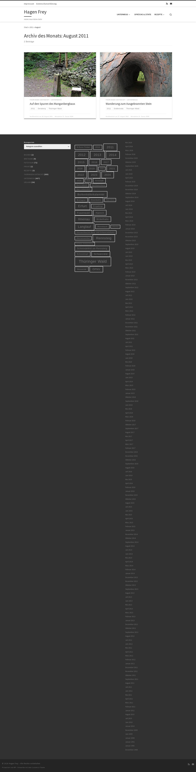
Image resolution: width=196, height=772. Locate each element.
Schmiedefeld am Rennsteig (92, 248)
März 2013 (129, 612)
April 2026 (129, 146)
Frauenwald (83, 213)
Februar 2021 (130, 350)
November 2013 (131, 581)
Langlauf (84, 226)
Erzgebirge (98, 206)
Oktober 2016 (130, 460)
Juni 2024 (129, 209)
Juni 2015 (129, 511)
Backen (27, 155)
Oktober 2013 (130, 585)
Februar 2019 (130, 389)
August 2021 (129, 338)
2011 (31, 27)
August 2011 (129, 683)
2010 (97, 147)
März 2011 (129, 703)
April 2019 (129, 381)
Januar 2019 (130, 393)
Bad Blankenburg (98, 185)
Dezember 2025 (131, 158)
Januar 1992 (130, 742)
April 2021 (129, 346)
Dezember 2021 (131, 323)
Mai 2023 (128, 260)
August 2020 (129, 354)
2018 (80, 168)
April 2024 (129, 217)
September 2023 (131, 244)
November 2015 (131, 495)
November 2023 (131, 236)
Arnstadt (99, 181)
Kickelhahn (103, 219)
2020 (102, 168)
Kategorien (29, 142)
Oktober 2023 (130, 240)
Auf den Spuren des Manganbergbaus (52, 104)
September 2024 (131, 197)
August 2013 (129, 593)
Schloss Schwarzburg (84, 244)
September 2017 (131, 428)
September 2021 (131, 334)
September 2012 (131, 632)
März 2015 (129, 522)
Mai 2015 (128, 515)
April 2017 (129, 440)
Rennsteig (103, 238)
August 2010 (129, 714)
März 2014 (129, 566)
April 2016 (129, 483)
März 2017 (129, 444)
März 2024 (129, 221)
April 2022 (129, 307)
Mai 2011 (128, 695)
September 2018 (131, 401)
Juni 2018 (129, 405)
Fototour (28, 163)
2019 (92, 168)
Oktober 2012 (130, 628)
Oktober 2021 (130, 330)
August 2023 (129, 248)
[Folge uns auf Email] (171, 3)
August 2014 (129, 546)
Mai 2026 (128, 142)
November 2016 (131, 456)
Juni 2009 (129, 734)
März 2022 (129, 311)
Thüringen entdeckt (33, 174)
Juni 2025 (129, 174)
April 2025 (129, 178)
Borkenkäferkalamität (90, 194)
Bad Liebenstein (83, 189)
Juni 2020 (129, 358)
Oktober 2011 (130, 675)
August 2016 (129, 468)
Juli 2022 (128, 295)
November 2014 (131, 534)
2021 (112, 168)
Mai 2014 (128, 558)
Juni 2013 (129, 601)
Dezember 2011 (131, 667)
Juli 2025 (128, 170)
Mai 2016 (128, 479)
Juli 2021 (128, 342)
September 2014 (131, 542)
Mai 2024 (128, 213)
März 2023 (129, 268)
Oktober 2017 (130, 424)
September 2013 (131, 589)
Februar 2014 (130, 569)
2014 (113, 155)
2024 (107, 174)
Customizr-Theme (38, 767)
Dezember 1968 (131, 750)
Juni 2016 (129, 475)
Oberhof (115, 226)
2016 (94, 162)
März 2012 (129, 656)
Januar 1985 (130, 746)
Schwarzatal (101, 254)
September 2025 (131, 166)
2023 (94, 174)
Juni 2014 (129, 554)
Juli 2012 (128, 640)
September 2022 (131, 287)
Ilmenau (84, 219)
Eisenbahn (96, 200)
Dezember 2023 (131, 232)
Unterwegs (29, 178)
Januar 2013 (130, 620)
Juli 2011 (128, 687)
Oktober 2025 (130, 162)
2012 (82, 155)
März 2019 (129, 385)
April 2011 (129, 699)
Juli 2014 (128, 550)
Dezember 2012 (131, 624)
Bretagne (28, 159)
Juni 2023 (129, 256)
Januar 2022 (130, 319)
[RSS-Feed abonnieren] (167, 3)
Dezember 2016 (131, 452)
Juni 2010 (129, 722)
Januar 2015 (130, 530)
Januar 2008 (130, 738)
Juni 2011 (129, 691)
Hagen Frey (13, 763)
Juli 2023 (128, 252)
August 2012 (129, 636)
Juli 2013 (128, 597)
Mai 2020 (128, 362)
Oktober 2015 (130, 499)
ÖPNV (96, 269)
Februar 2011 (130, 707)
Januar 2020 (130, 370)
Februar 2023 (130, 272)
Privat (27, 166)
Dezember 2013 (131, 577)
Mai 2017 (128, 436)
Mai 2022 (128, 303)
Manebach (102, 227)
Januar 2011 (130, 710)
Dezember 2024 (131, 186)
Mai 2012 (128, 648)
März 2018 (129, 417)
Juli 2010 (128, 718)
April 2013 (129, 609)
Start (26, 27)
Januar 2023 (130, 276)
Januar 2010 (130, 726)
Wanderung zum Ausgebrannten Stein (129, 104)
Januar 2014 (130, 573)
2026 (88, 180)
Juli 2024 (128, 205)
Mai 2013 (128, 605)
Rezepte (28, 170)
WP (15, 767)
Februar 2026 (130, 154)
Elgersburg (110, 200)
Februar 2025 (130, 182)
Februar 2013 (130, 616)
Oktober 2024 (130, 193)
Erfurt (82, 206)
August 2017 (129, 432)
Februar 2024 (130, 225)
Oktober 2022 (130, 283)
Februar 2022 (130, 315)
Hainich (100, 213)
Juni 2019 (129, 377)
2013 (97, 155)
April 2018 (129, 413)
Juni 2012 (129, 644)
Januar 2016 (130, 491)
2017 (106, 162)
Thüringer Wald (93, 261)
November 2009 (131, 730)
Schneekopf (82, 254)
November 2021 (131, 327)
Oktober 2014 (130, 538)
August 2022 (129, 291)
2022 (81, 174)
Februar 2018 (130, 420)
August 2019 (129, 374)
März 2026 (129, 150)
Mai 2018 (128, 409)
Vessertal (81, 269)
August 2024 (129, 201)
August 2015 (129, 503)
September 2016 (131, 464)
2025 (79, 181)
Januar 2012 (130, 663)
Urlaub (27, 182)
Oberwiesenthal (83, 238)
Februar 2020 (130, 366)
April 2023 (129, 264)
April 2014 (129, 562)
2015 (81, 162)
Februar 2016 (130, 487)
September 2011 (131, 679)
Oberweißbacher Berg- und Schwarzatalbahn (96, 232)
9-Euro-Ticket (83, 147)
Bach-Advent (82, 185)
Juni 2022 (129, 299)
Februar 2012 (130, 659)
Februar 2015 (130, 526)
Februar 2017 (130, 448)
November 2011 (131, 671)
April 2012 (129, 652)
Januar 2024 (130, 229)
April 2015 (129, 518)
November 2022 (131, 279)
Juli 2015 (128, 507)
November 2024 (131, 189)
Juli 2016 (128, 471)
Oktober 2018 (130, 397)
